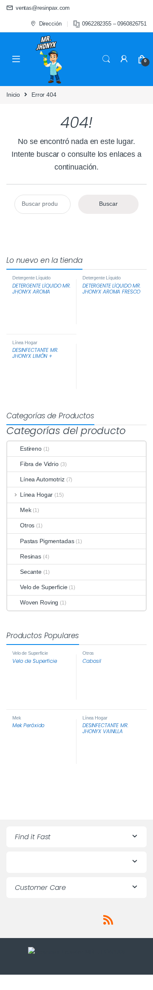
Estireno (31, 448)
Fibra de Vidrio (39, 463)
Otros (27, 525)
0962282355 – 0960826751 (114, 23)
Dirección (50, 23)
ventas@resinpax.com (43, 8)
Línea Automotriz (42, 479)
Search (106, 59)
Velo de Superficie (43, 587)
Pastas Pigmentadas (47, 541)
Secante (31, 571)
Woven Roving (39, 602)
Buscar (108, 203)
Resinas (30, 556)
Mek (25, 510)
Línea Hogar (24, 342)
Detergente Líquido (31, 277)
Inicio (13, 94)
